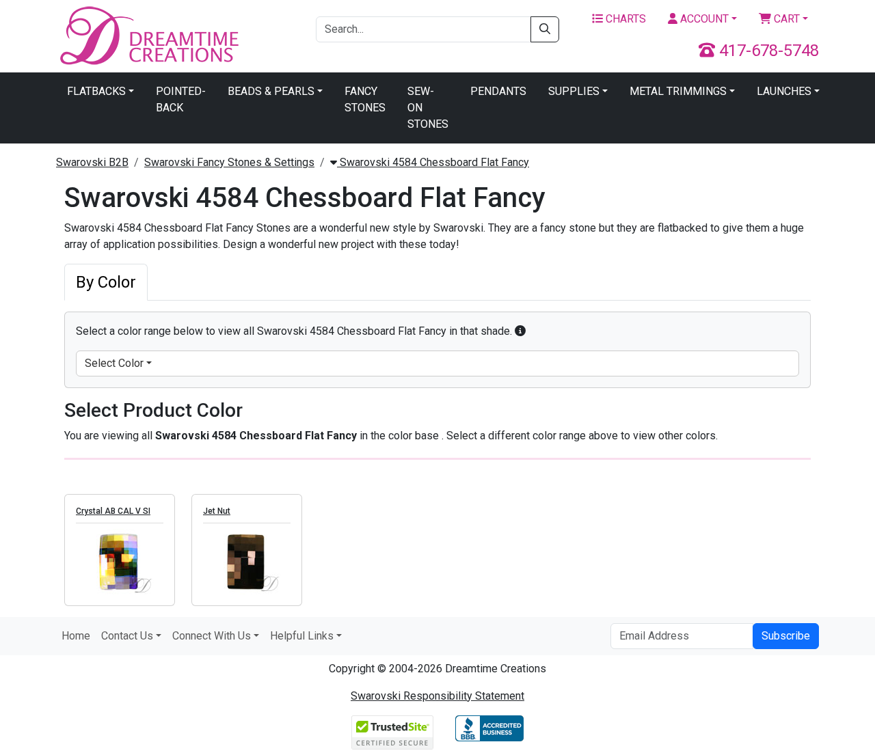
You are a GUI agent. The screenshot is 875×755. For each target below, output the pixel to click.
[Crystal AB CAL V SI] (119, 561)
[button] (520, 331)
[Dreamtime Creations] (148, 35)
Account (703, 18)
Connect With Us (211, 635)
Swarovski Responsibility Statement (437, 695)
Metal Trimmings (678, 91)
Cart (785, 18)
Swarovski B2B (92, 162)
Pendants (498, 91)
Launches (784, 91)
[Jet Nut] (247, 561)
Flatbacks (96, 91)
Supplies (574, 91)
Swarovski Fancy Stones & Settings (229, 162)
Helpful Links (302, 635)
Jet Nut (216, 511)
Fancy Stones (365, 99)
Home (76, 635)
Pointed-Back (181, 99)
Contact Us (127, 635)
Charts (624, 18)
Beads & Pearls (271, 91)
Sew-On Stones (427, 108)
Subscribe (786, 635)
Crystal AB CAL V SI (113, 511)
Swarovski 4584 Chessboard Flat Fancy (433, 162)
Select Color (114, 363)
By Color (106, 282)
